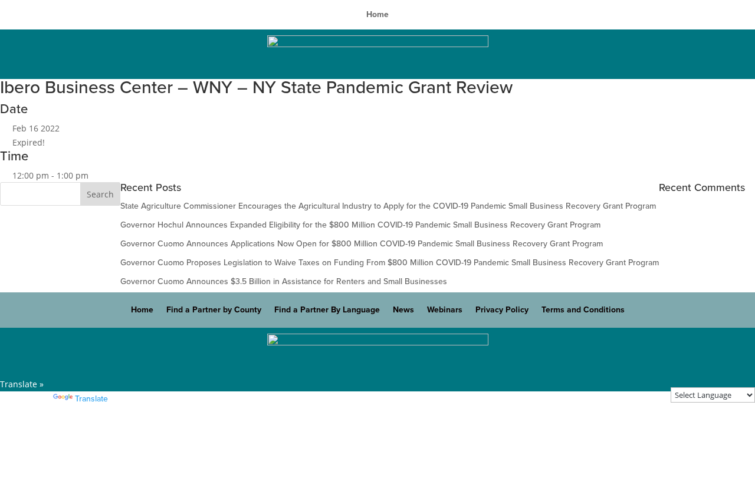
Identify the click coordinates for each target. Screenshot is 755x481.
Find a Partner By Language (327, 310)
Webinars (444, 310)
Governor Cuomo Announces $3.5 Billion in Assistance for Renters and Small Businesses (283, 281)
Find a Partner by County (213, 310)
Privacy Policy (501, 310)
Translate (91, 399)
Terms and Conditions (583, 310)
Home (377, 15)
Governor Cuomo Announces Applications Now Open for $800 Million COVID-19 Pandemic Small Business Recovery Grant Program (361, 244)
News (403, 310)
